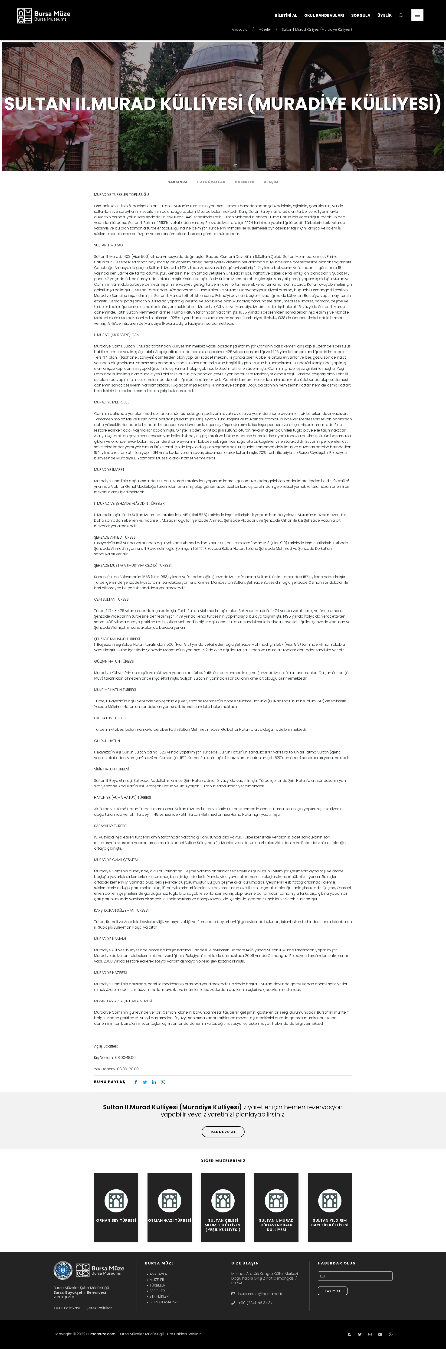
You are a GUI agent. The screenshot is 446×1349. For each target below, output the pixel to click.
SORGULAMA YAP (164, 1302)
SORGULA (361, 15)
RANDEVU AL (223, 1132)
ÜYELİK (384, 15)
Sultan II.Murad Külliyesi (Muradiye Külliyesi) (317, 29)
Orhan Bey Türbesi (116, 1220)
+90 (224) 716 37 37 (255, 1303)
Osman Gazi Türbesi (169, 1220)
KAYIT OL (333, 1291)
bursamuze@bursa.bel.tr (260, 1294)
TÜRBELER (157, 1285)
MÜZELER (157, 1279)
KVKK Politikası (66, 1308)
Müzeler (265, 29)
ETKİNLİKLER (159, 1296)
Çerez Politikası (99, 1308)
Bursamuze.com (100, 1334)
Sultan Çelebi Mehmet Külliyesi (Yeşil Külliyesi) (223, 1225)
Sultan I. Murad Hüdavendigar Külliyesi (276, 1225)
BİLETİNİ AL (286, 15)
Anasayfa (240, 29)
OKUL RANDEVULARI (324, 15)
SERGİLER (157, 1290)
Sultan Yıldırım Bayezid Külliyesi (329, 1223)
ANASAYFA (158, 1274)
